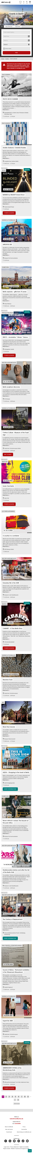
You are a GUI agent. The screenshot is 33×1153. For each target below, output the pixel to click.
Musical (4, 604)
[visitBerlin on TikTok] (23, 1141)
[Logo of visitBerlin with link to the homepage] (5, 2)
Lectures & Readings (8, 511)
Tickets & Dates (9, 213)
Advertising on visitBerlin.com (24, 1132)
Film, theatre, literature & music (12, 945)
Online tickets (8, 48)
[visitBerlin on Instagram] (18, 1141)
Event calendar (16, 16)
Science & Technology (8, 220)
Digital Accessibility (24, 1147)
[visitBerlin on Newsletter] (27, 1141)
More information (10, 789)
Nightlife (5, 461)
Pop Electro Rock (7, 313)
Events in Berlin (16, 13)
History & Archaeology (9, 362)
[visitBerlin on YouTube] (14, 1141)
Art (3, 702)
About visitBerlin (9, 1126)
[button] (23, 2)
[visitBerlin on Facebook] (5, 1141)
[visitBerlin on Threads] (10, 1141)
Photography (6, 74)
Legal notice (7, 1147)
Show (3, 170)
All (1, 26)
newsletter (18, 1123)
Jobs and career (9, 1129)
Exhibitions (5, 267)
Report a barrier (6, 1148)
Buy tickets (7, 454)
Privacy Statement (14, 1147)
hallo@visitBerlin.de (16, 1119)
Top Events (17, 26)
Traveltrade (9, 1132)
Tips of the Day (8, 26)
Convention (24, 1129)
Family (4, 748)
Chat (30, 1150)
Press (24, 1126)
